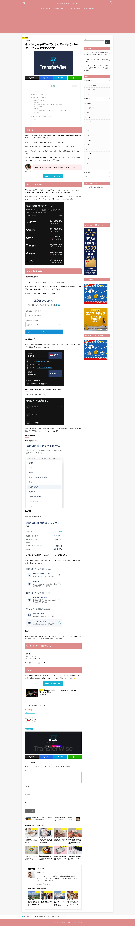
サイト (27, 802)
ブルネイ (87, 144)
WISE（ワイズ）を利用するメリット (42, 116)
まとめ (34, 119)
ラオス (87, 158)
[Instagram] (56, 746)
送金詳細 (36, 108)
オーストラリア (89, 108)
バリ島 (87, 135)
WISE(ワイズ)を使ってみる (52, 176)
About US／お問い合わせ (88, 8)
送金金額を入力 (38, 102)
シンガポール (49, 8)
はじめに (34, 91)
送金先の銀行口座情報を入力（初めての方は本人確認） (48, 104)
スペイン (87, 117)
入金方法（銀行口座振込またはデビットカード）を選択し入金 (50, 110)
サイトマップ (77, 8)
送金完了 (36, 112)
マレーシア (88, 153)
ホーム (42, 8)
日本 (86, 167)
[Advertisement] (67, 22)
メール (27, 794)
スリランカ (88, 121)
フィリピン (88, 140)
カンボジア (88, 112)
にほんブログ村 (29, 713)
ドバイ (87, 131)
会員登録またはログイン (40, 100)
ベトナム (87, 149)
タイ (86, 126)
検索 (85, 39)
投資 (71, 8)
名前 (27, 786)
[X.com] (48, 746)
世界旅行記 (56, 8)
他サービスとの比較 (37, 94)
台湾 (86, 163)
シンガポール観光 (90, 89)
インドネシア (89, 103)
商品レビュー (64, 8)
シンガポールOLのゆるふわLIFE (64, 922)
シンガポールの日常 (90, 85)
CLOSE (74, 86)
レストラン (88, 94)
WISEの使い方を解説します (40, 97)
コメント (28, 770)
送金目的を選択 (38, 106)
